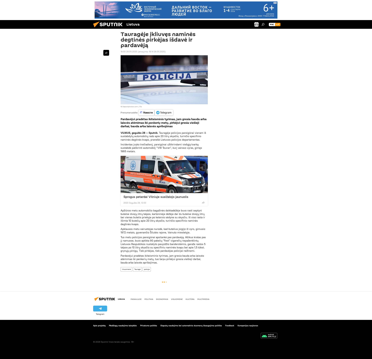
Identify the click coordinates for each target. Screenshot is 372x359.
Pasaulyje (136, 299)
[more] (203, 202)
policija (147, 269)
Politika (148, 299)
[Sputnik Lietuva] (109, 28)
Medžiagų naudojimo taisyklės (123, 325)
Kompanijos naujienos (248, 325)
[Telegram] (164, 112)
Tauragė (137, 269)
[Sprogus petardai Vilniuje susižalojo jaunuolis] (164, 174)
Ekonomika (162, 299)
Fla (141, 106)
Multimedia (203, 299)
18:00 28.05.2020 (129, 51)
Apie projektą (99, 325)
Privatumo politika (148, 325)
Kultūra (190, 299)
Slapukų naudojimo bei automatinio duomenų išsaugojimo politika (191, 325)
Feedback (229, 325)
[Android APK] (269, 336)
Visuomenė (126, 269)
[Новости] (146, 112)
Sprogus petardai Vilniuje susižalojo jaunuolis (156, 197)
